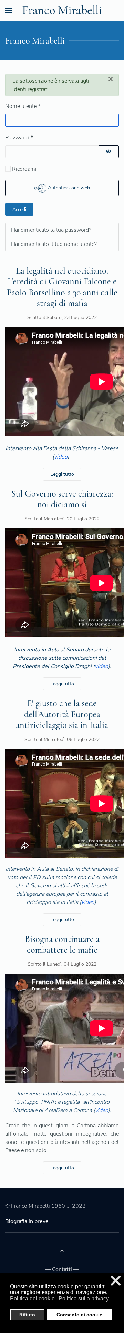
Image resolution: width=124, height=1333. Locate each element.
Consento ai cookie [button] (79, 1314)
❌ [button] (115, 1280)
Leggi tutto (62, 474)
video (61, 457)
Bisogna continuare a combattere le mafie (62, 944)
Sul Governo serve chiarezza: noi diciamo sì (62, 499)
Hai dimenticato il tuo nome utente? (54, 244)
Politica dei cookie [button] (32, 1299)
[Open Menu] (8, 10)
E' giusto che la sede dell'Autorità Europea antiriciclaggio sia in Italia (62, 714)
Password (19, 137)
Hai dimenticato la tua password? (51, 230)
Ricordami (24, 169)
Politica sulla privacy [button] (84, 1299)
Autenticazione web (68, 188)
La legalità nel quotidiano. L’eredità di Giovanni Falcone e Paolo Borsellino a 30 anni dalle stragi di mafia (62, 286)
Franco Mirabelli (62, 10)
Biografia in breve (27, 1221)
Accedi (19, 209)
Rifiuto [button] (27, 1314)
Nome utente (22, 106)
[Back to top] (62, 1252)
